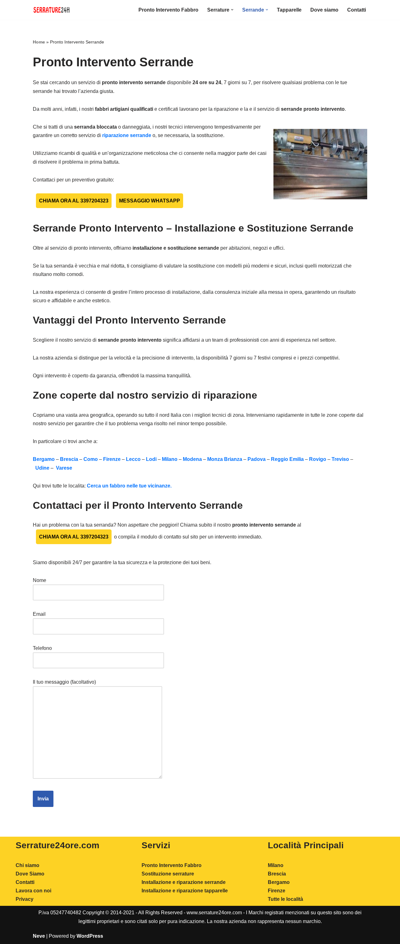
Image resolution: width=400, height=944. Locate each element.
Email (39, 614)
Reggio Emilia (287, 459)
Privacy (24, 899)
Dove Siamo (30, 873)
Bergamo (44, 459)
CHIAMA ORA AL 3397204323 (73, 200)
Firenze (112, 459)
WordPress (90, 936)
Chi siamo (27, 865)
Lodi (152, 459)
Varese (63, 468)
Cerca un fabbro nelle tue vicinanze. (129, 485)
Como (90, 459)
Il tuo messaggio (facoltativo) (64, 682)
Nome (39, 580)
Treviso (340, 459)
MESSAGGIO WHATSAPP (149, 200)
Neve (39, 936)
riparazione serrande (126, 135)
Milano (170, 459)
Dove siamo (324, 10)
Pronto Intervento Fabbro (168, 10)
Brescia (69, 459)
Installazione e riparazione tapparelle (185, 890)
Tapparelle (289, 10)
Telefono (42, 648)
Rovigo (317, 459)
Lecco (133, 459)
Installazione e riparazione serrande (184, 882)
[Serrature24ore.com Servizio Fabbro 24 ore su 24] (51, 10)
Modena (192, 459)
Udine (41, 468)
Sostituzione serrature (168, 873)
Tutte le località (285, 899)
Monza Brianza (224, 459)
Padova (257, 459)
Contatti (356, 10)
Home (39, 41)
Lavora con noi (33, 890)
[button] (232, 9)
